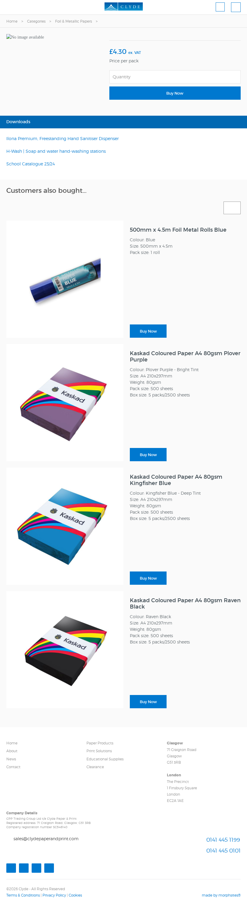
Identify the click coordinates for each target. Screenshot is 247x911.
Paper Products (99, 743)
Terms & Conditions (23, 895)
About (11, 751)
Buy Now (174, 93)
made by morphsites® (221, 895)
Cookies (75, 895)
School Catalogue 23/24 (30, 163)
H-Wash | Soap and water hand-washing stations (56, 151)
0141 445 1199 (223, 840)
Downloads (18, 121)
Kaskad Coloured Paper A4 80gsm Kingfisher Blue (176, 480)
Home (11, 21)
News (11, 759)
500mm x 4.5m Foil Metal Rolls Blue (178, 230)
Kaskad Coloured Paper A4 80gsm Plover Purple (185, 356)
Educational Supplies (105, 759)
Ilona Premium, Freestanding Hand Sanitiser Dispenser (62, 138)
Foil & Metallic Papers (73, 21)
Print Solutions (99, 751)
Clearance (95, 767)
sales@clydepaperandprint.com (46, 838)
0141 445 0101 (223, 850)
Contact (13, 767)
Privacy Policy (54, 895)
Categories (36, 21)
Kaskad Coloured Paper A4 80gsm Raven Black (185, 603)
